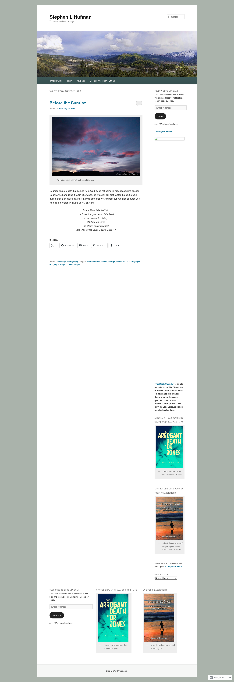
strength (62, 264)
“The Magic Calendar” (164, 383)
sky (55, 264)
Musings (81, 80)
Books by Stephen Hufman (102, 80)
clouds (104, 261)
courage (111, 261)
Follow (160, 116)
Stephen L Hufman (71, 16)
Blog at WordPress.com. (117, 670)
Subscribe (56, 615)
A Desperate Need (173, 566)
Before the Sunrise (68, 103)
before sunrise (93, 261)
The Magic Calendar (164, 131)
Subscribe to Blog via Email (65, 590)
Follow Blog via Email (166, 91)
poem (69, 80)
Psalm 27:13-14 (123, 261)
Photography (56, 80)
